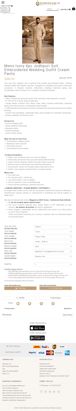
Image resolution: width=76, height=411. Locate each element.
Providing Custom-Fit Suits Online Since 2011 (17, 398)
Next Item (67, 308)
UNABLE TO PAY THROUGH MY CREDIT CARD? (54, 376)
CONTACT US (6, 364)
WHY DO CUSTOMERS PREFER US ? (13, 385)
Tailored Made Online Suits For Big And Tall (16, 395)
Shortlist (21, 298)
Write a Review (67, 315)
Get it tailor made (56, 288)
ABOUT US (5, 373)
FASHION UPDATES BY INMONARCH (14, 400)
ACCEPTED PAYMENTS (46, 366)
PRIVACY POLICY (44, 373)
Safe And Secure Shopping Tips (12, 390)
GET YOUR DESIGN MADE (10, 366)
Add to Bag (21, 288)
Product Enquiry (56, 298)
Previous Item (10, 308)
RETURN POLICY (44, 364)
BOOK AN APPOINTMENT (10, 371)
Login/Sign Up (64, 9)
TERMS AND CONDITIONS (47, 369)
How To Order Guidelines (10, 388)
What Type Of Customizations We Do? (14, 393)
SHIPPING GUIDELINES (46, 371)
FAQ (3, 369)
